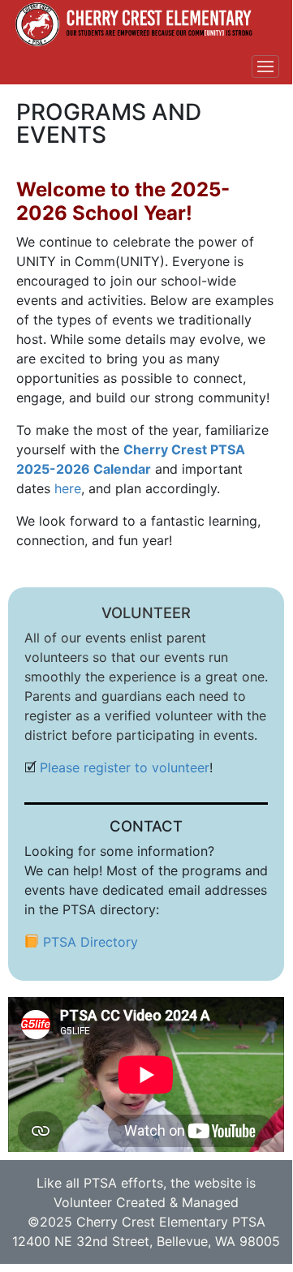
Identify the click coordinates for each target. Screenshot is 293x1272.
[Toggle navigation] (265, 66)
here (67, 488)
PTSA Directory (90, 942)
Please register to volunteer (124, 767)
